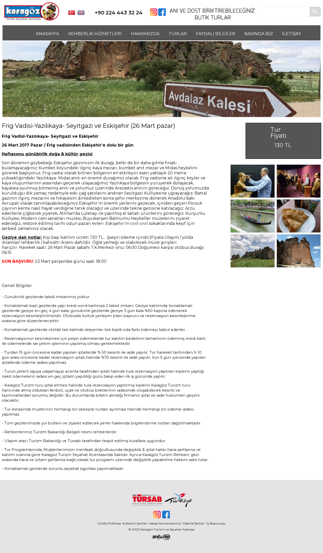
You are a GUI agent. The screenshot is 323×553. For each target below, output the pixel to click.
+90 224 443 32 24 (119, 13)
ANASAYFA (47, 33)
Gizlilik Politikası (109, 523)
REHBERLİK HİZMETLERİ (95, 33)
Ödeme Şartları (194, 523)
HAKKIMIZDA (145, 33)
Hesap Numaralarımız (165, 523)
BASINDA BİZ (258, 33)
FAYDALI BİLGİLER (215, 33)
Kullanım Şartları (136, 523)
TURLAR (178, 33)
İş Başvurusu (216, 523)
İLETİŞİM (291, 33)
